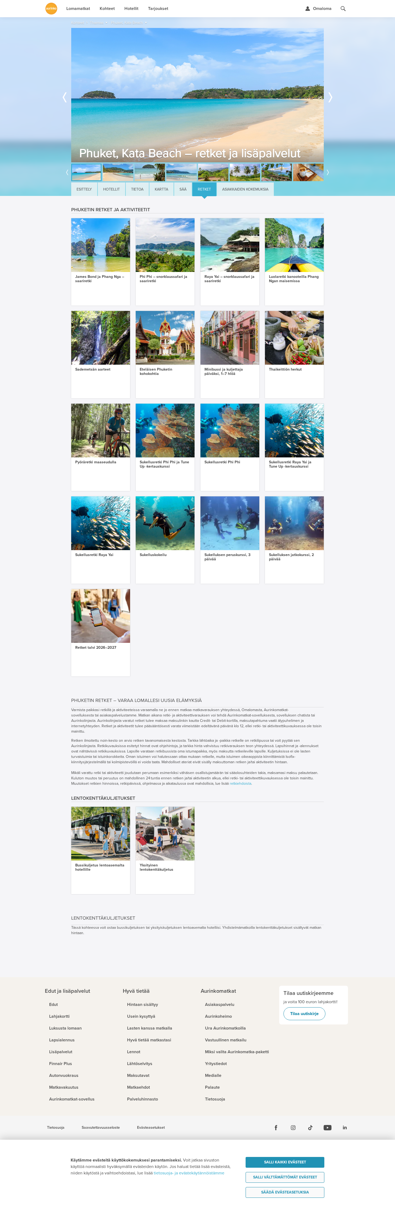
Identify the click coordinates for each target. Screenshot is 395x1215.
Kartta (161, 189)
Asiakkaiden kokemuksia (245, 189)
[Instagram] (293, 1127)
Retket (204, 189)
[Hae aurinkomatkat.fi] (343, 8)
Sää (182, 189)
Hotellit (111, 189)
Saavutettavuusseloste (101, 1128)
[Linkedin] (344, 1127)
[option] (197, 95)
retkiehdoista (240, 783)
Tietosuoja (55, 1128)
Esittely (84, 189)
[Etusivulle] (51, 9)
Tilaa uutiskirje (304, 1013)
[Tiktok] (310, 1127)
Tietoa (137, 189)
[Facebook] (275, 1127)
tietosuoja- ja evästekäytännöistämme (189, 1173)
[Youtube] (327, 1127)
